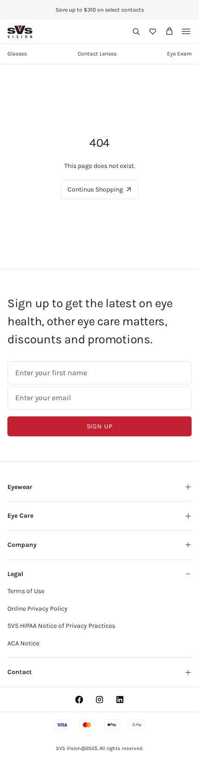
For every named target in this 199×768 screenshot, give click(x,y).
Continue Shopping (95, 189)
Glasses (17, 53)
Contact (19, 672)
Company (22, 545)
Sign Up (100, 426)
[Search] (136, 31)
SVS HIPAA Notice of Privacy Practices (61, 626)
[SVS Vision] (20, 31)
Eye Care (20, 516)
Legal (15, 574)
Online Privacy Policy (37, 609)
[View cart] (169, 31)
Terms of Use (25, 591)
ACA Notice (23, 643)
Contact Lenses (97, 53)
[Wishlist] (152, 31)
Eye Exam (179, 53)
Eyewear (19, 487)
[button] (136, 31)
